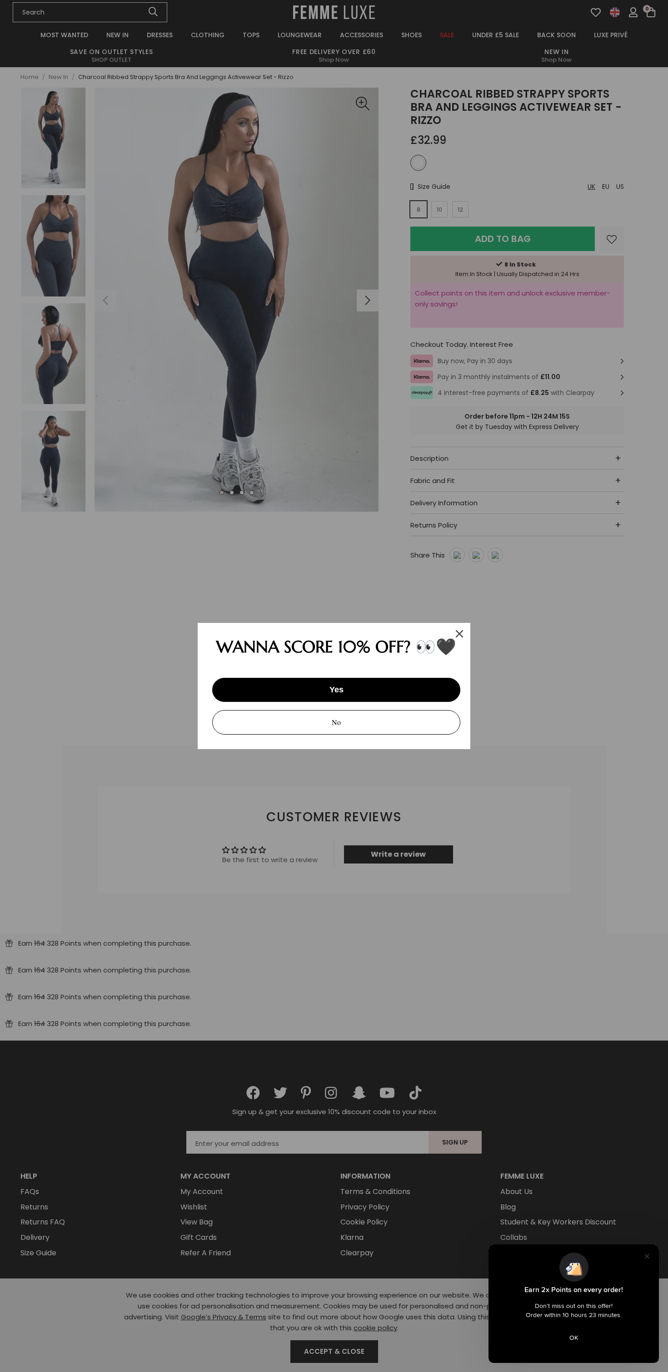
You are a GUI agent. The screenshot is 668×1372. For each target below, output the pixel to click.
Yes (336, 689)
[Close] (459, 634)
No (336, 722)
